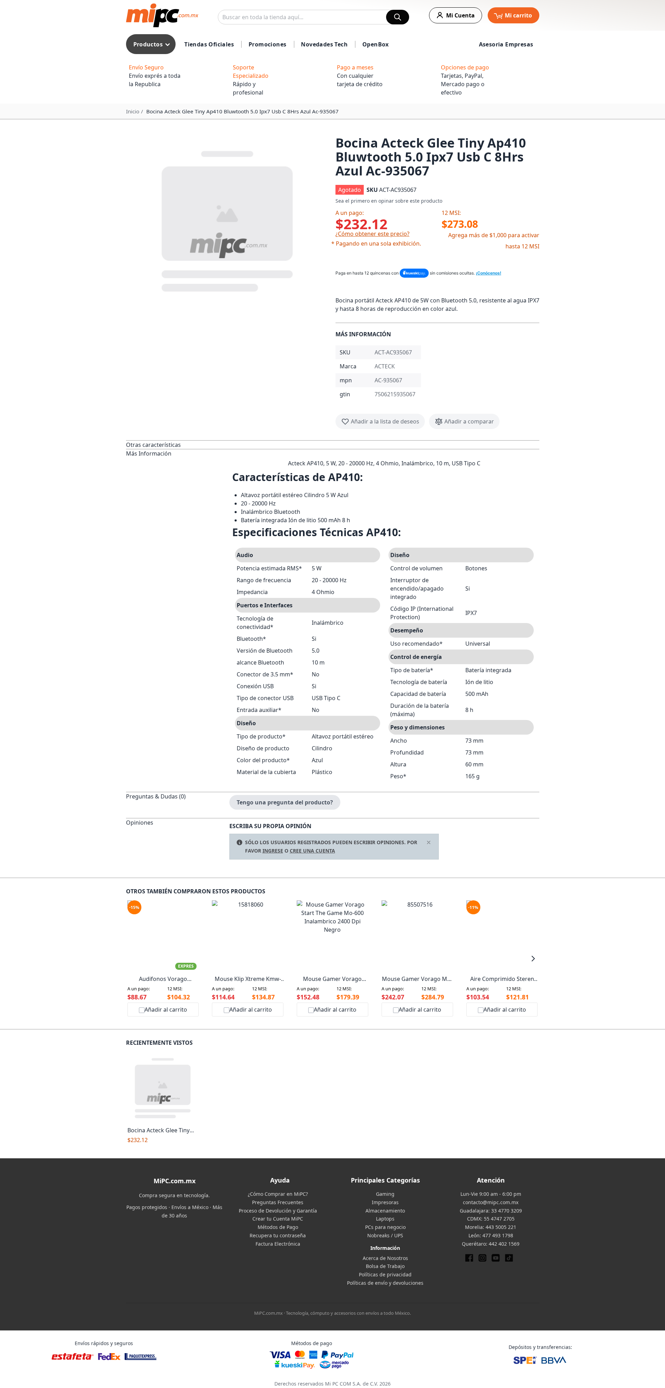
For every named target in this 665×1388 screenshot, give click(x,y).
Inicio (132, 111)
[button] (228, 219)
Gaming (385, 1194)
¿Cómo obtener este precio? (372, 234)
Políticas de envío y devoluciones (385, 1283)
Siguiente (533, 958)
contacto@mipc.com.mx (490, 1202)
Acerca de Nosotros (385, 1258)
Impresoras (385, 1202)
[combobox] (313, 17)
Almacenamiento (385, 1210)
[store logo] (162, 15)
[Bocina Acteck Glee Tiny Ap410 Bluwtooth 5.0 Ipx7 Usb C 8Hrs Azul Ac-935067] (163, 1087)
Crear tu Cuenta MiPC (277, 1218)
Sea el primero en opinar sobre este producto (388, 200)
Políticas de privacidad (385, 1274)
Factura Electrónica (278, 1243)
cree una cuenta (312, 850)
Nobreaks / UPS (385, 1235)
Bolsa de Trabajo (385, 1266)
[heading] (177, 444)
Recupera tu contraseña (278, 1235)
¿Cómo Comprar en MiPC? (278, 1194)
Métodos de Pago (278, 1227)
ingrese (273, 850)
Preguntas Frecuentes (277, 1202)
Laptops (385, 1218)
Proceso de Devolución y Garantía (278, 1210)
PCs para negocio (385, 1227)
